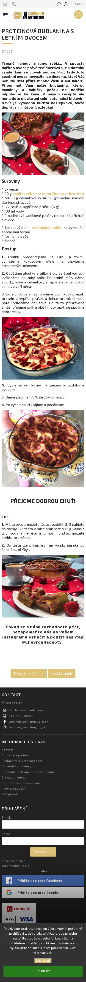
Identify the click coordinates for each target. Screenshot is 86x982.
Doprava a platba (15, 755)
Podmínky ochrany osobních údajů (28, 772)
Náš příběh (10, 794)
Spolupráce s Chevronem (21, 783)
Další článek (61, 673)
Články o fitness (14, 777)
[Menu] (5, 13)
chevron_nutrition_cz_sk (27, 727)
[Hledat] (58, 4)
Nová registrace (13, 860)
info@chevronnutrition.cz (27, 710)
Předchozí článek (29, 673)
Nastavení (43, 960)
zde (50, 953)
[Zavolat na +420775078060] (15, 4)
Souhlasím (43, 971)
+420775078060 (20, 715)
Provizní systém (14, 788)
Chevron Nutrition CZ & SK (28, 721)
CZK (78, 4)
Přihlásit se (43, 852)
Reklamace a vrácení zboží (22, 761)
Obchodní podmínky (16, 766)
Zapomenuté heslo (15, 865)
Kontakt (8, 749)
